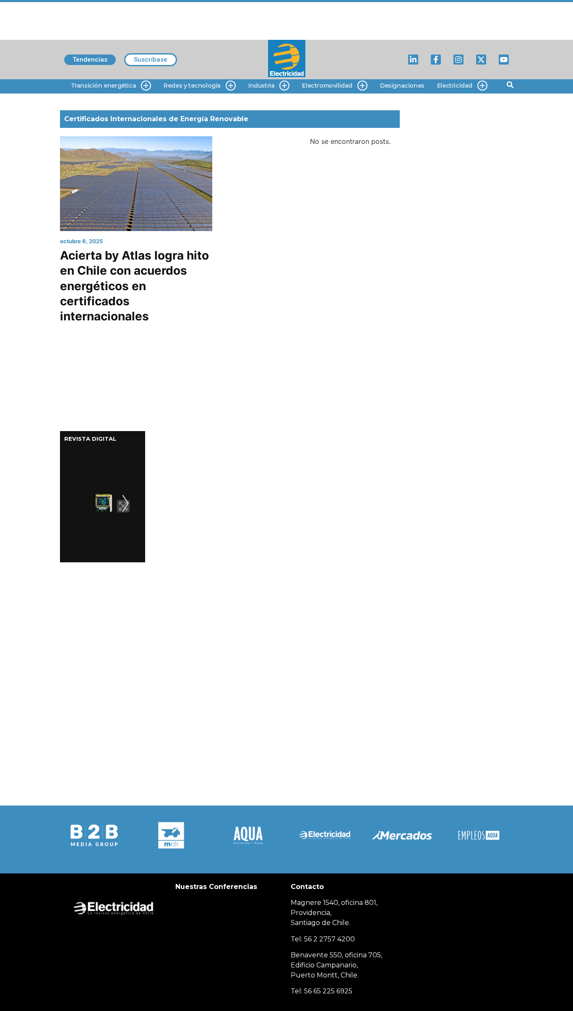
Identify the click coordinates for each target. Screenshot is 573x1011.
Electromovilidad (327, 85)
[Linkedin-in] (413, 60)
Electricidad (454, 85)
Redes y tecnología (192, 85)
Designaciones (402, 85)
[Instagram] (458, 60)
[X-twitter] (481, 60)
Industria (261, 85)
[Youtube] (504, 60)
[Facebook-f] (436, 60)
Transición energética (103, 85)
